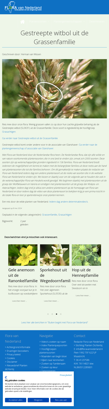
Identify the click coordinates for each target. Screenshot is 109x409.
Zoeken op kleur (49, 367)
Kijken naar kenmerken (52, 360)
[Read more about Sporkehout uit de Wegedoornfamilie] (54, 255)
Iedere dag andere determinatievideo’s (68, 201)
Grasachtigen (9, 131)
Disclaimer (12, 361)
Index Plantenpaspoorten (54, 345)
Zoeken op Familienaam (53, 363)
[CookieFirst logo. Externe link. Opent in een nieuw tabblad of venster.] (6, 377)
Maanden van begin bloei (54, 356)
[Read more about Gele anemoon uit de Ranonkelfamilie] (22, 255)
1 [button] (48, 313)
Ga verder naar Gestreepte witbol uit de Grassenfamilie (30, 138)
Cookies (11, 358)
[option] (23, 274)
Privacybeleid (66, 375)
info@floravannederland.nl (89, 349)
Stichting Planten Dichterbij (89, 345)
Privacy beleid (13, 354)
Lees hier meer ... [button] (19, 301)
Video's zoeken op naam (53, 341)
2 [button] (52, 313)
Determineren (48, 370)
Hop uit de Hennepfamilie (85, 272)
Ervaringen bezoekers (18, 350)
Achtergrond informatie (18, 347)
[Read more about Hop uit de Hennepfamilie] (86, 255)
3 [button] (56, 313)
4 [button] (60, 313)
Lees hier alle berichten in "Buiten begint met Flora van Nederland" (54, 322)
